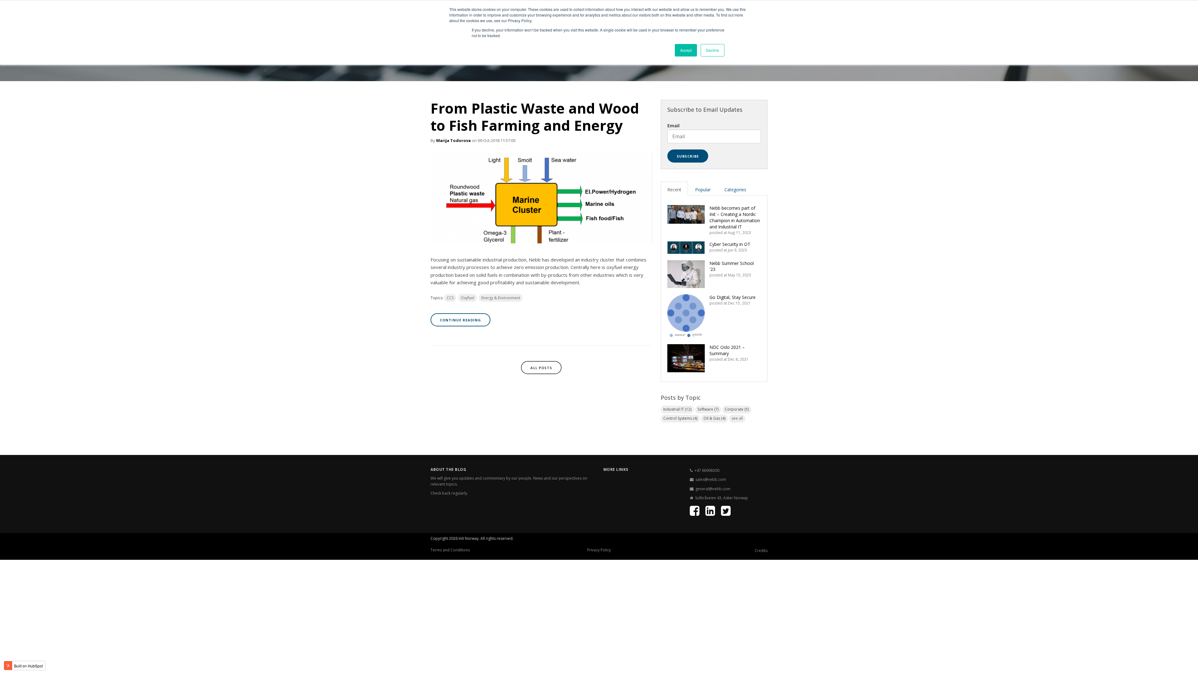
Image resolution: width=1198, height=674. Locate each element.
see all (737, 418)
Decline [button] (712, 50)
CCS (450, 297)
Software (708, 409)
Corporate (737, 409)
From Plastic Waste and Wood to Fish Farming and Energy (535, 117)
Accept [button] (686, 50)
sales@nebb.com (710, 479)
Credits (761, 550)
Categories (735, 190)
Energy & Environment (500, 297)
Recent (674, 190)
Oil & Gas (714, 418)
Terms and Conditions (450, 550)
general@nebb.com (712, 488)
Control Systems (680, 418)
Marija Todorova (453, 140)
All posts (541, 367)
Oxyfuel (467, 297)
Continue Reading (460, 320)
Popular (703, 190)
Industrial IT (677, 409)
